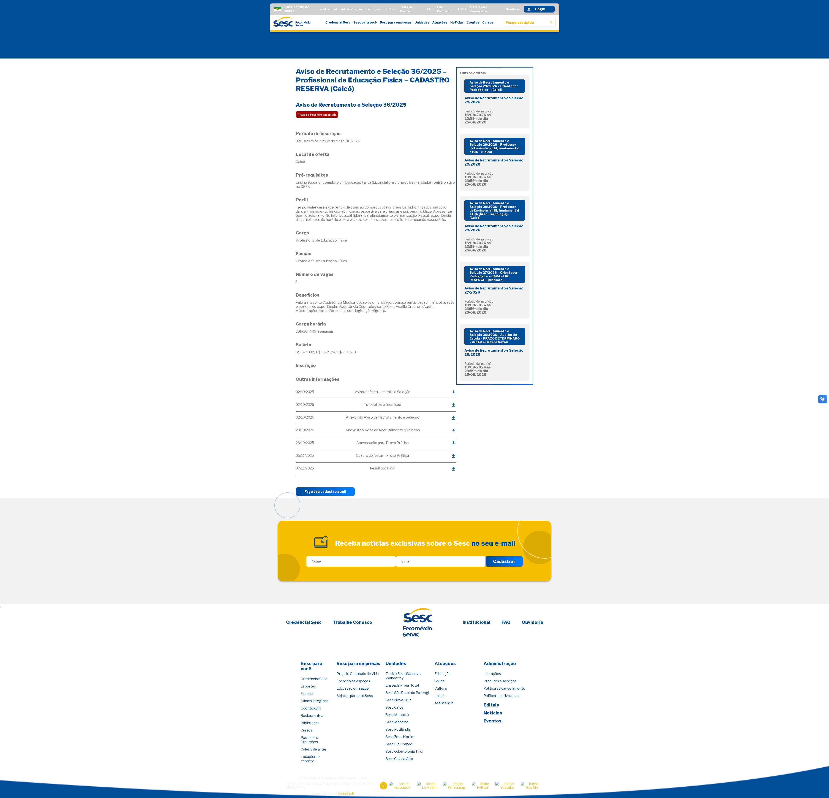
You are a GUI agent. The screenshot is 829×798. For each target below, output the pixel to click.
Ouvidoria (513, 9)
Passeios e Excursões (309, 740)
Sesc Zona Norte (399, 737)
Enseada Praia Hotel (402, 685)
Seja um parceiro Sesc (355, 696)
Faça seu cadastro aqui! (325, 492)
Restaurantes (312, 716)
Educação (443, 674)
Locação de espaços (310, 759)
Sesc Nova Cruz (398, 700)
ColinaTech (346, 793)
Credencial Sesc (337, 22)
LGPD (462, 9)
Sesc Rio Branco (399, 744)
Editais (391, 9)
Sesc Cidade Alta (399, 759)
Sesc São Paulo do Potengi (407, 693)
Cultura (441, 688)
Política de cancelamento (504, 688)
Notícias (457, 22)
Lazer (439, 696)
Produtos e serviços (500, 681)
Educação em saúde (353, 688)
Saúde (440, 681)
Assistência (444, 703)
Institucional (327, 9)
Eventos (473, 22)
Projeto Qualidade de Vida (358, 674)
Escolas (307, 694)
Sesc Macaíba (397, 722)
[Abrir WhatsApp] (818, 787)
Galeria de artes (314, 749)
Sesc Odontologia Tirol (404, 751)
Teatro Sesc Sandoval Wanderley (403, 676)
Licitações (373, 9)
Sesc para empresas (395, 22)
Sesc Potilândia (398, 729)
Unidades (421, 22)
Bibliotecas (310, 723)
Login (540, 9)
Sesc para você (365, 22)
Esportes (308, 686)
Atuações (439, 22)
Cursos (487, 22)
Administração (351, 9)
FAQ (430, 9)
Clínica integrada (315, 701)
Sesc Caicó (394, 707)
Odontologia (311, 708)
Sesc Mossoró (397, 715)
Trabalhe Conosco (352, 622)
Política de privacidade (502, 696)
